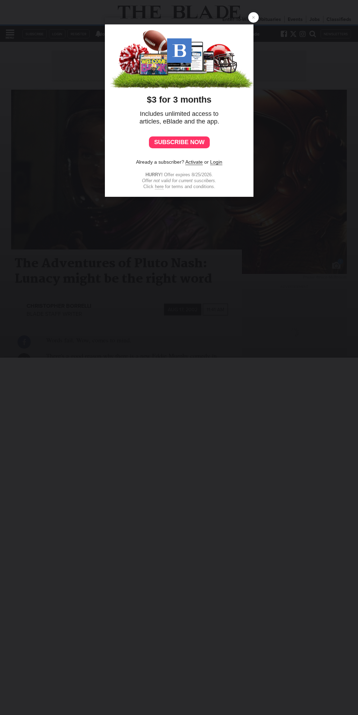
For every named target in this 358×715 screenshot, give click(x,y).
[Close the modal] (253, 17)
